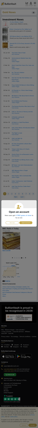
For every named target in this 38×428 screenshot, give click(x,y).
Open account (26, 222)
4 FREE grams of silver (23, 215)
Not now (12, 222)
